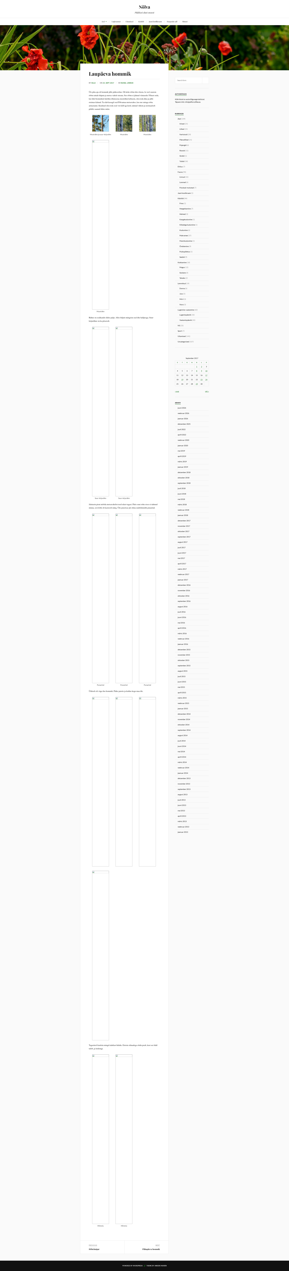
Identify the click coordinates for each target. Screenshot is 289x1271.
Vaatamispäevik (185, 320)
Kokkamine (182, 262)
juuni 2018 (182, 494)
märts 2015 (182, 698)
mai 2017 (181, 558)
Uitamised (129, 21)
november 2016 (184, 590)
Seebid (182, 257)
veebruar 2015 (183, 703)
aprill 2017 (182, 563)
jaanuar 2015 (183, 708)
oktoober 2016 (183, 596)
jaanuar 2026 (183, 418)
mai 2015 (181, 687)
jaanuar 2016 (183, 644)
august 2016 (182, 606)
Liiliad (181, 129)
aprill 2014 (182, 757)
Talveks (182, 278)
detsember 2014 (184, 714)
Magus (182, 267)
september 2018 (184, 483)
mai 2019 (181, 451)
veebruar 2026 (183, 413)
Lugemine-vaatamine (186, 310)
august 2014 (182, 735)
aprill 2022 (182, 435)
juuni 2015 (182, 682)
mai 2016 (181, 623)
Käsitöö (141, 21)
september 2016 (184, 601)
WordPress (138, 1265)
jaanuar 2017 (183, 580)
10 (206, 371)
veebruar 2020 (183, 440)
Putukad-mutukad (186, 188)
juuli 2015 (181, 676)
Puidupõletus (184, 252)
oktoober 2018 (183, 478)
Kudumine (183, 230)
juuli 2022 (181, 429)
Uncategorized (183, 342)
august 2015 (182, 671)
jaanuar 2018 (183, 515)
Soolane (182, 273)
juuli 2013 (181, 800)
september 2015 (184, 665)
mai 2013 (181, 810)
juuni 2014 (182, 746)
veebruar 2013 (183, 827)
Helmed (182, 214)
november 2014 (184, 719)
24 (206, 380)
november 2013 (184, 784)
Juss (181, 294)
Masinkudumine (185, 241)
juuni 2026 (182, 408)
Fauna (123, 83)
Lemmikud (182, 283)
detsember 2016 (184, 585)
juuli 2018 (181, 488)
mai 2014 (181, 751)
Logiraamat (116, 21)
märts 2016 (182, 633)
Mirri (181, 299)
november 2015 (184, 655)
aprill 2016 (182, 628)
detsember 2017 (184, 520)
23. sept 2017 (108, 83)
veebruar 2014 (183, 768)
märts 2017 (182, 569)
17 (206, 375)
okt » (207, 391)
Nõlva (144, 7)
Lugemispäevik (185, 315)
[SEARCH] (205, 80)
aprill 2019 (182, 456)
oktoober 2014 (183, 725)
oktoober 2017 (183, 531)
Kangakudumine (185, 219)
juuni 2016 (182, 617)
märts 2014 (182, 762)
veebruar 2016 (183, 639)
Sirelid (181, 156)
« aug (177, 391)
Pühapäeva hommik (151, 1249)
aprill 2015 (182, 692)
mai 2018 (181, 499)
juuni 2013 (182, 805)
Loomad (182, 182)
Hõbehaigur (94, 1249)
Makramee (183, 235)
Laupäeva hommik (110, 73)
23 (201, 380)
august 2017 (182, 542)
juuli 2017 (181, 547)
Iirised (181, 124)
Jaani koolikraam (155, 21)
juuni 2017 (182, 553)
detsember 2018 (184, 472)
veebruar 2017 (183, 574)
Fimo (181, 203)
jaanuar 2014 (183, 773)
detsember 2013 (184, 778)
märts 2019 (182, 461)
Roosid (182, 150)
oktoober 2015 (183, 660)
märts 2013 (182, 821)
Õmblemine (184, 246)
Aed (103, 21)
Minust (185, 21)
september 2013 (184, 789)
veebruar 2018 (183, 510)
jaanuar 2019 (183, 467)
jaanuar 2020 (183, 445)
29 (197, 384)
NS (179, 325)
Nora (181, 304)
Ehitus (180, 166)
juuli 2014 (181, 741)
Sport (180, 331)
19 (182, 380)
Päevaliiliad (183, 140)
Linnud (130, 83)
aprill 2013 (182, 816)
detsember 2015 (184, 649)
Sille (93, 83)
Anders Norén (161, 1265)
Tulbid (181, 161)
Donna (182, 288)
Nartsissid (183, 134)
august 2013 (182, 794)
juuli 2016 (181, 612)
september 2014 (184, 730)
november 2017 (184, 526)
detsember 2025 (184, 424)
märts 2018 (182, 504)
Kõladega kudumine (187, 225)
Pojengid (182, 145)
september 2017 (184, 537)
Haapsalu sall (172, 21)
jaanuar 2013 (183, 832)
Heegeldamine (185, 209)
